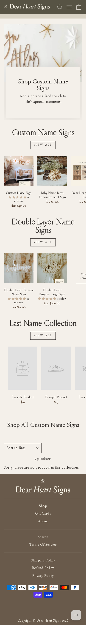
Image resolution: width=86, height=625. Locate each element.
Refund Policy (43, 568)
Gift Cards (43, 513)
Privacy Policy (43, 576)
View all (43, 145)
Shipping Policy (43, 560)
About (43, 521)
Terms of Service (43, 545)
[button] (17, 197)
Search (43, 537)
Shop (43, 506)
